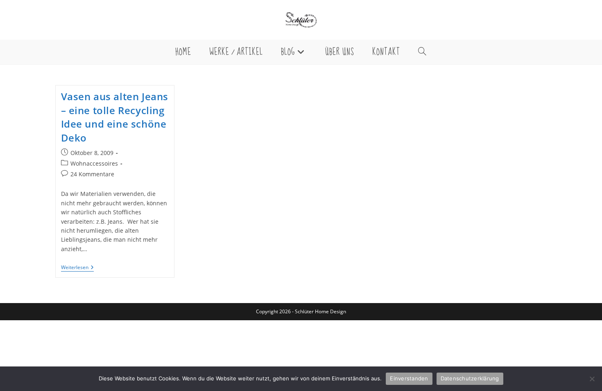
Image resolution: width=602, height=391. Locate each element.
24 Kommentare (92, 174)
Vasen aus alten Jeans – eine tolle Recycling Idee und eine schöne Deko (115, 117)
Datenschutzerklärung (470, 378)
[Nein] (592, 379)
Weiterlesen (77, 268)
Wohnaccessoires (94, 163)
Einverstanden (409, 378)
